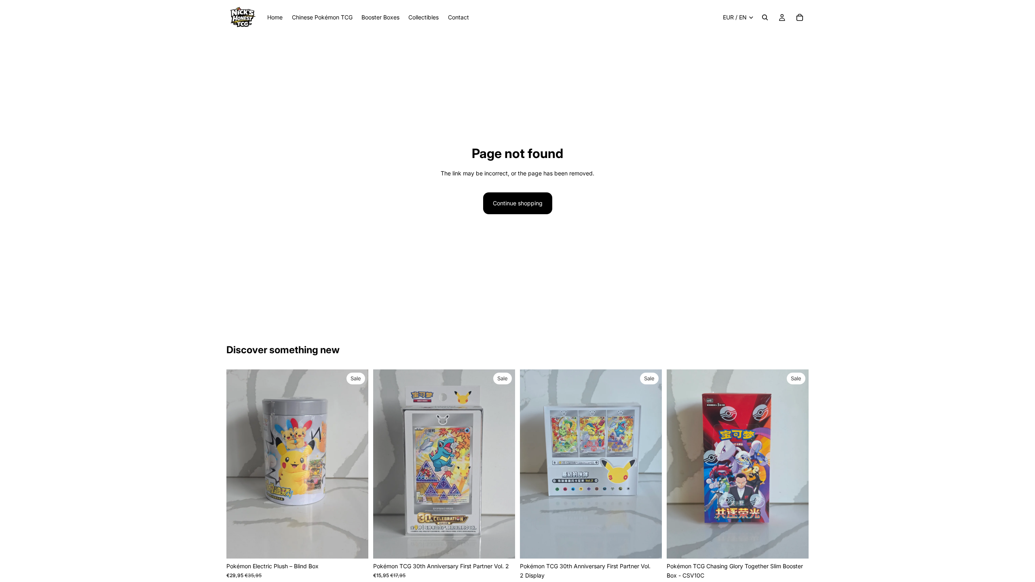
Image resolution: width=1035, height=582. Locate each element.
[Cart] (800, 17)
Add (362, 545)
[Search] (765, 17)
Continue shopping (518, 203)
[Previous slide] (238, 464)
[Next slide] (356, 464)
